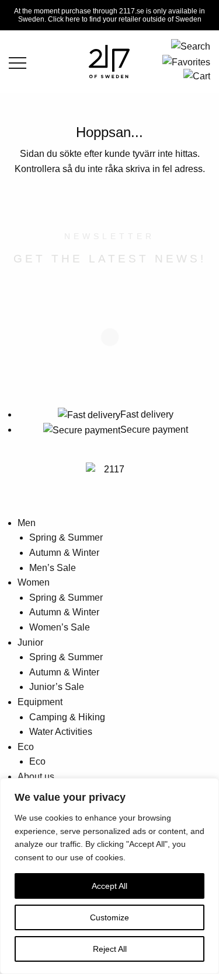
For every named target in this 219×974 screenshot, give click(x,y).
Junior (30, 642)
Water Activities (60, 732)
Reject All (110, 949)
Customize (109, 917)
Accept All (109, 886)
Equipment (40, 702)
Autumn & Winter (64, 553)
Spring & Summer (66, 537)
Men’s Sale (52, 568)
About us (36, 777)
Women (34, 582)
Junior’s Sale (56, 687)
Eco (26, 747)
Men (27, 523)
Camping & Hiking (67, 717)
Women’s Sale (59, 627)
